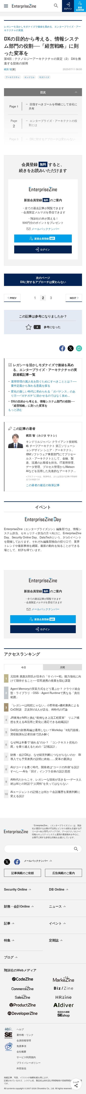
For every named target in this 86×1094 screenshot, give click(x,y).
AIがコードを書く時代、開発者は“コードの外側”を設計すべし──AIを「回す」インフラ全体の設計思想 (44, 769)
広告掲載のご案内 (63, 873)
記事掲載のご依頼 (22, 873)
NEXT (73, 298)
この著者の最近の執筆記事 (43, 485)
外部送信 (21, 1068)
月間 (62, 667)
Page (13, 106)
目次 (43, 92)
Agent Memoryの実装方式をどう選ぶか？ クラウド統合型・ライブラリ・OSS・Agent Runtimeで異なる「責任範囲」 (45, 693)
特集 (7, 940)
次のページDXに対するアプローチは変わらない (43, 280)
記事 (7, 923)
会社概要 (21, 1051)
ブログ (9, 957)
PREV (13, 298)
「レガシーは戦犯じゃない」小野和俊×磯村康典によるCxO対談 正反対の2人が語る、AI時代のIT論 (44, 707)
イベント (55, 923)
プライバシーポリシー (29, 1062)
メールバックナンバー (45, 229)
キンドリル (29, 77)
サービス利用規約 (26, 1057)
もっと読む (15, 410)
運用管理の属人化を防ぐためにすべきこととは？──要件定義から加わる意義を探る (44, 383)
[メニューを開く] (6, 6)
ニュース (55, 906)
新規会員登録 (44, 238)
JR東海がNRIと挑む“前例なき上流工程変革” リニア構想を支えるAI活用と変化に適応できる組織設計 (44, 720)
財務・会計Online (17, 906)
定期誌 (54, 940)
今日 (23, 667)
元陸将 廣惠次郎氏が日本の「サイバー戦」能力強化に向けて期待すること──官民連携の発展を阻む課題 (45, 678)
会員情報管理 (24, 1040)
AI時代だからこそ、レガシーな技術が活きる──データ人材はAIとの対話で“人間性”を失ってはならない (45, 781)
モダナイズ (44, 77)
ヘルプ (20, 1029)
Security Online (15, 889)
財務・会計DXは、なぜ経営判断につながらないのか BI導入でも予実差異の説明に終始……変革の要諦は (45, 757)
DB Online (56, 889)
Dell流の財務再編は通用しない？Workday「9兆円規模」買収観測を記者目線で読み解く (45, 732)
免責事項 (21, 1046)
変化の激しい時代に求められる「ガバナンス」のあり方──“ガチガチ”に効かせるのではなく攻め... (43, 393)
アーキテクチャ (13, 77)
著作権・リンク (25, 1034)
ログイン (45, 249)
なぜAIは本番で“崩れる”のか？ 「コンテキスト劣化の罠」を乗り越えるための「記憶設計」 (43, 744)
